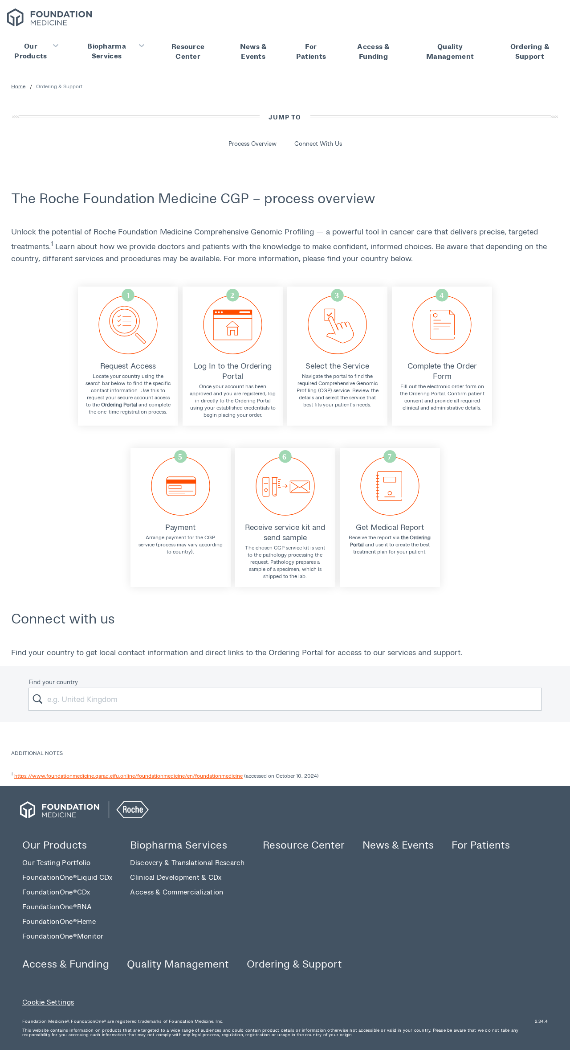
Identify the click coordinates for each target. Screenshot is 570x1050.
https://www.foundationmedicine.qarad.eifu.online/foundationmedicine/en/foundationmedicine (128, 775)
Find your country (53, 681)
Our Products (30, 50)
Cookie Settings (48, 1001)
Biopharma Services (106, 50)
